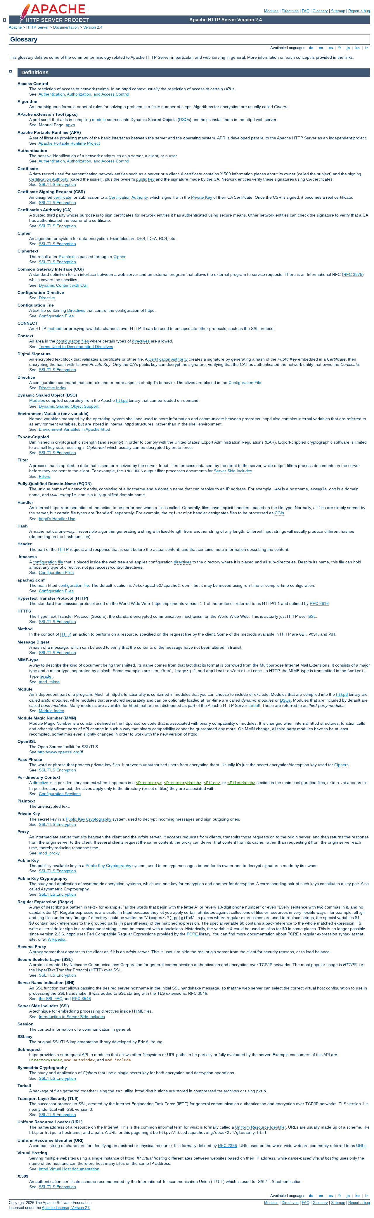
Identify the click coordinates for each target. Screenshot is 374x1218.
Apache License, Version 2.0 (66, 1207)
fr (339, 48)
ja (348, 48)
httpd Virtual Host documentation (69, 1169)
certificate (62, 197)
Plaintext (67, 256)
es (331, 48)
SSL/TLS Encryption (57, 184)
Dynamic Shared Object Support (68, 406)
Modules (271, 11)
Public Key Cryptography (88, 819)
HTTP (63, 549)
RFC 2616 (319, 603)
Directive (47, 297)
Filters (44, 476)
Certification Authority (48, 179)
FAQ (305, 11)
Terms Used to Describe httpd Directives (76, 346)
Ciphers (341, 764)
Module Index (51, 710)
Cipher (119, 256)
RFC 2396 (227, 1145)
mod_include (118, 1060)
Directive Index (52, 387)
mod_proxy (49, 853)
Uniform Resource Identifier (260, 1127)
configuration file (48, 562)
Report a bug (359, 11)
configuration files (72, 341)
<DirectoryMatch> (182, 783)
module (99, 119)
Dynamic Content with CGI (63, 285)
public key (145, 179)
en (321, 48)
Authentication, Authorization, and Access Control (84, 94)
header (46, 676)
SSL (312, 616)
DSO (183, 119)
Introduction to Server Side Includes (72, 1016)
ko (357, 48)
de (311, 48)
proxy (38, 951)
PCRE (192, 934)
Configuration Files (56, 316)
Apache (15, 27)
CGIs (279, 513)
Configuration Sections (60, 793)
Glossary (320, 11)
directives (141, 341)
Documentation (66, 27)
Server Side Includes (233, 470)
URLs (361, 1145)
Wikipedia (56, 939)
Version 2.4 (92, 27)
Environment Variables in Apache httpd (74, 429)
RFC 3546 (81, 998)
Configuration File (244, 382)
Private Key (201, 197)
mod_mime (49, 681)
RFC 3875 (352, 274)
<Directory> (149, 783)
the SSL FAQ (51, 998)
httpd (122, 400)
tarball (254, 705)
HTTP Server (37, 27)
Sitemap (338, 11)
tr (366, 48)
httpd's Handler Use (57, 518)
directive (40, 782)
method (54, 328)
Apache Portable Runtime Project (69, 143)
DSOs (285, 700)
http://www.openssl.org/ (59, 752)
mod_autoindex (79, 1060)
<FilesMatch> (241, 783)
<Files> (212, 783)
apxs (70, 125)
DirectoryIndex (45, 1060)
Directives (290, 11)
